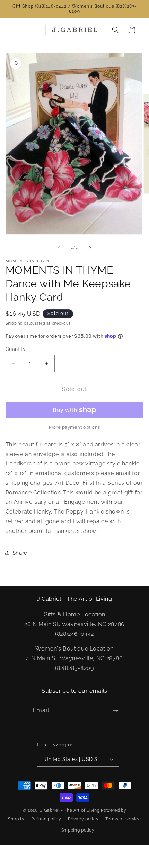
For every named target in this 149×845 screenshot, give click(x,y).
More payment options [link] (74, 427)
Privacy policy (83, 819)
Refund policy (46, 819)
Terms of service (123, 819)
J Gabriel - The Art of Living (69, 810)
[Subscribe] (116, 710)
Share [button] (19, 553)
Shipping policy (78, 830)
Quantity (16, 349)
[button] (15, 30)
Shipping (14, 323)
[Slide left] (59, 247)
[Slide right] (90, 247)
